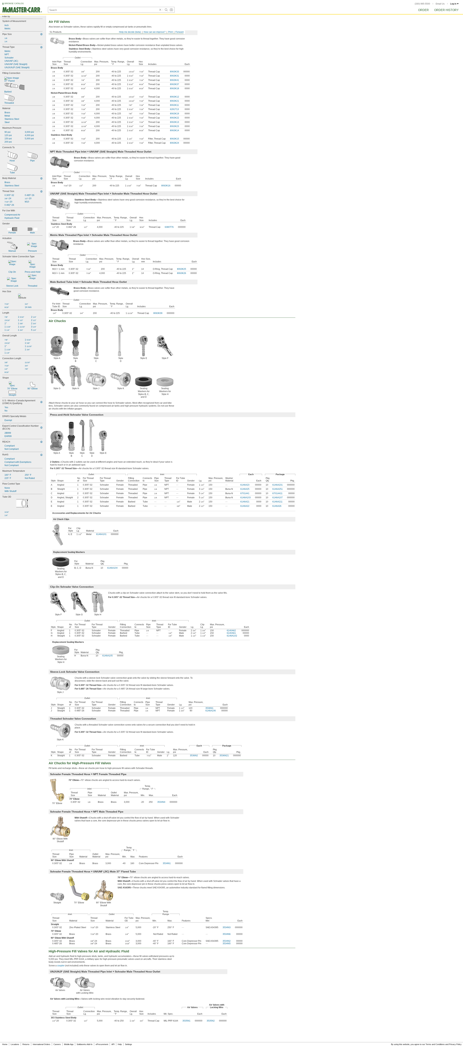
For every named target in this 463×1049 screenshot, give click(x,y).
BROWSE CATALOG (14, 3)
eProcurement (102, 1044)
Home (4, 1044)
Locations (15, 1044)
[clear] (160, 10)
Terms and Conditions (435, 1044)
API (112, 1044)
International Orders (41, 1044)
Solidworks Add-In (84, 1044)
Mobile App (68, 1044)
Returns (25, 1044)
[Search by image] (171, 10)
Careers (57, 1044)
